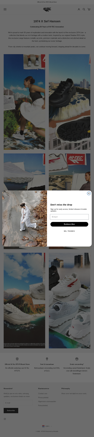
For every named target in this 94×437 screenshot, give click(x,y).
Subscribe (69, 224)
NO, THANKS (69, 231)
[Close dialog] (89, 193)
